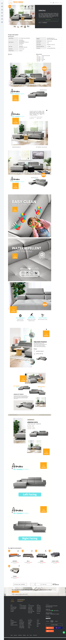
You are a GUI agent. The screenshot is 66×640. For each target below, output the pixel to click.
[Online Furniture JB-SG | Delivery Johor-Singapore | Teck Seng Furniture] (18, 2)
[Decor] (2, 22)
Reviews (24, 635)
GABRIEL (42, 561)
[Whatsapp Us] (64, 632)
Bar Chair (38, 613)
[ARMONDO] (14, 555)
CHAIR (38, 604)
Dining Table (30, 608)
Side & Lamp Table (31, 611)
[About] (2, 3)
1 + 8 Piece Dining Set (22, 608)
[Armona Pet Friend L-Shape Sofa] (21, 15)
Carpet (38, 620)
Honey (29, 627)
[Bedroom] (2, 19)
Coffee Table (30, 607)
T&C (27, 635)
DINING (20, 604)
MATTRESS (30, 619)
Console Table (30, 609)
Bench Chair (39, 609)
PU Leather (12, 609)
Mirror (38, 624)
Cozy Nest (30, 624)
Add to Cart (44, 584)
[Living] (2, 13)
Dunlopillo (29, 622)
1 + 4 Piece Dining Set (22, 605)
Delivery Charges (55, 624)
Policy (31, 635)
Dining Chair (39, 607)
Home (11, 635)
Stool (38, 622)
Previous (12, 26)
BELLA (28, 561)
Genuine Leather (13, 608)
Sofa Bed (12, 611)
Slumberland (30, 620)
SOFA (11, 604)
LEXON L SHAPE (55, 561)
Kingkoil (29, 623)
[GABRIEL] (41, 555)
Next (30, 26)
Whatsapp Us (49, 19)
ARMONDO (15, 561)
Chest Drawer (21, 624)
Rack (37, 626)
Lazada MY (59, 627)
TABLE (29, 604)
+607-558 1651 (48, 610)
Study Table (30, 612)
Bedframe (12, 620)
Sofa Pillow (38, 623)
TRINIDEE (15, 576)
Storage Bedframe (14, 622)
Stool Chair (38, 611)
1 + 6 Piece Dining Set (22, 607)
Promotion (20, 635)
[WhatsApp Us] (52, 610)
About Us (15, 635)
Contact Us (35, 635)
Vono (29, 626)
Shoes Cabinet (21, 626)
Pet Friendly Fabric (14, 607)
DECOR (38, 619)
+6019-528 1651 (55, 610)
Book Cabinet (21, 623)
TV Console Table (31, 605)
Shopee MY (50, 627)
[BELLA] (28, 555)
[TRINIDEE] (14, 570)
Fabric (12, 605)
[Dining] (2, 16)
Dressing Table (21, 627)
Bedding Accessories (14, 624)
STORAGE (20, 619)
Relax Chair (38, 605)
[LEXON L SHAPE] (55, 555)
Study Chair (39, 608)
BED (11, 619)
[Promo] (2, 6)
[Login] (51, 2)
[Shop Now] (2, 9)
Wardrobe (21, 620)
